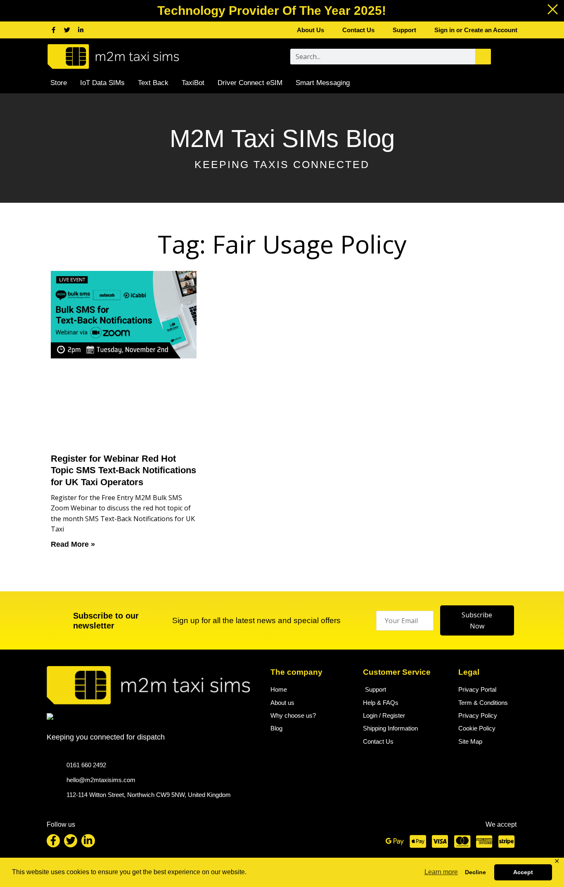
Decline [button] (475, 872)
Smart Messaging (323, 83)
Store (58, 83)
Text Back (153, 83)
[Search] (483, 56)
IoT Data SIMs (102, 83)
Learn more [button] (441, 871)
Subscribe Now (477, 620)
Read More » (73, 544)
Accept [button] (523, 872)
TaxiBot (193, 83)
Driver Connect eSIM (250, 83)
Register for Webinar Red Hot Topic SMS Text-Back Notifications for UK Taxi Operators (123, 470)
